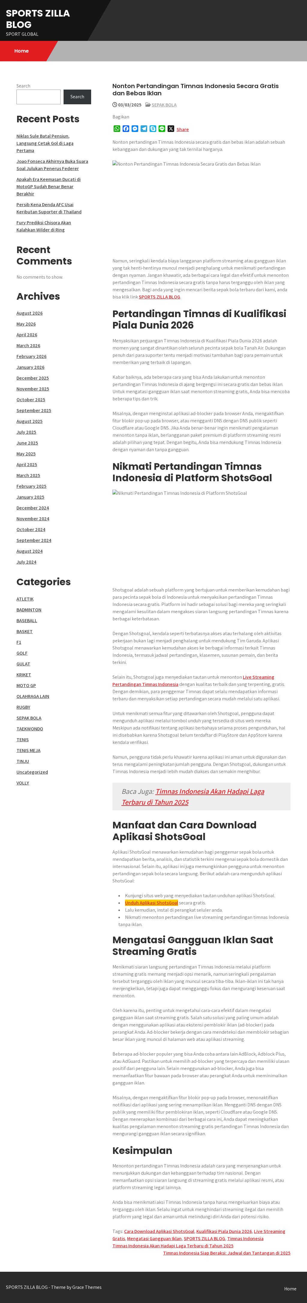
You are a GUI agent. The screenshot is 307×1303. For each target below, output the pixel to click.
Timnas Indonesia (245, 1238)
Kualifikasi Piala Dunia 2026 (224, 1231)
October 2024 (30, 529)
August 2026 (29, 313)
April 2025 (26, 464)
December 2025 (32, 378)
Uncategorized (32, 772)
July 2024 (26, 562)
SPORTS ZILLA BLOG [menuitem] (159, 297)
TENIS (22, 739)
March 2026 (28, 345)
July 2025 (26, 432)
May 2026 (26, 324)
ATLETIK (25, 599)
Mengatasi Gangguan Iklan (154, 1238)
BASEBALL (26, 620)
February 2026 (31, 356)
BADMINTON (28, 610)
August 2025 (29, 421)
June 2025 (27, 443)
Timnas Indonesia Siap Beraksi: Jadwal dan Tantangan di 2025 (227, 1253)
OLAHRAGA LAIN (32, 696)
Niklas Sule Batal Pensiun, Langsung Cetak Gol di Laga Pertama (44, 143)
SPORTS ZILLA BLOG (38, 18)
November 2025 (32, 389)
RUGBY (23, 707)
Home (21, 50)
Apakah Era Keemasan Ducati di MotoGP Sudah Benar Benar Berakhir (48, 186)
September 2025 (33, 410)
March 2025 (28, 475)
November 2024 (32, 518)
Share (183, 129)
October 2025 (30, 399)
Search (23, 86)
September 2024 (33, 540)
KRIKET (23, 674)
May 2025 (26, 454)
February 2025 (31, 486)
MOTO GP (26, 685)
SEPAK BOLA (164, 105)
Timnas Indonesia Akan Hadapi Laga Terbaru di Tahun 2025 (173, 1246)
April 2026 (26, 335)
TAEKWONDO (29, 729)
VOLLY (22, 783)
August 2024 (29, 551)
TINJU (22, 761)
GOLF (22, 653)
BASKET (24, 631)
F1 (18, 642)
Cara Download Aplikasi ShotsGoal (159, 1231)
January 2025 (30, 497)
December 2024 (32, 508)
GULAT (23, 664)
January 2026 (30, 367)
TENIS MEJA (28, 750)
